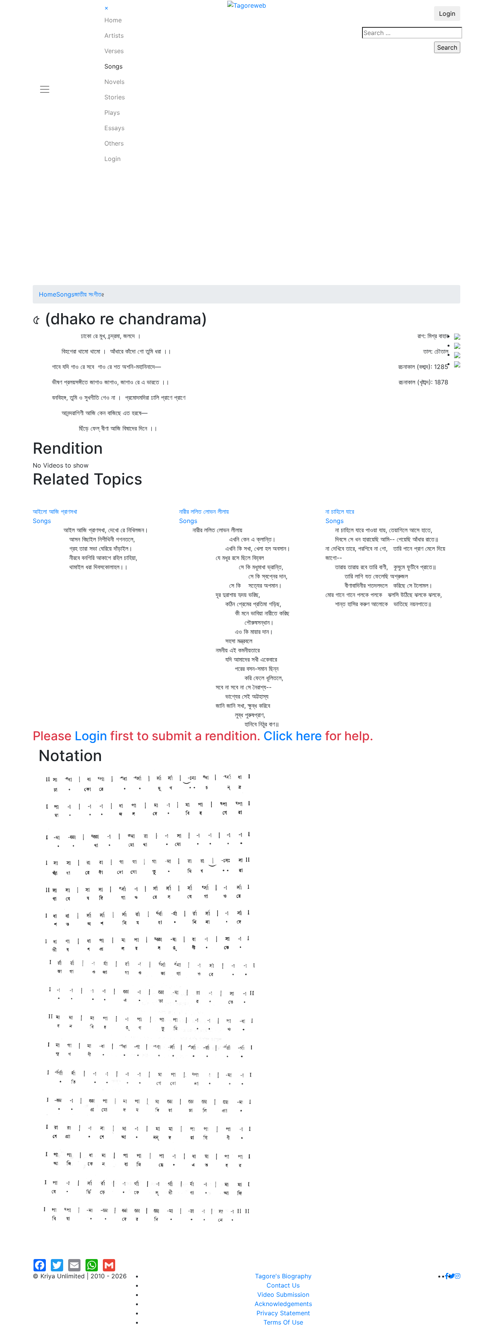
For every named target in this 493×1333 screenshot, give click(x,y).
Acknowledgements (283, 1304)
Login (112, 159)
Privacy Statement (283, 1313)
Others (114, 143)
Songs (113, 66)
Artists (114, 35)
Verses (114, 51)
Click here (292, 735)
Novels (114, 82)
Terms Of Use (283, 1322)
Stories (114, 97)
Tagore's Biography (283, 1276)
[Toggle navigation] (44, 84)
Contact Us (283, 1285)
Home (113, 20)
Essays (114, 128)
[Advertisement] (246, 227)
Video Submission (283, 1294)
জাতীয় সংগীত (87, 294)
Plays (112, 112)
